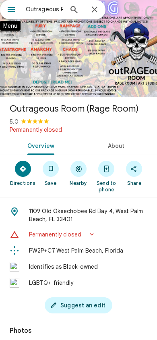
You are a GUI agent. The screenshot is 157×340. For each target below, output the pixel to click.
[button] (78, 234)
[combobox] (44, 9)
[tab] (39, 145)
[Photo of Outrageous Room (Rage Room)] (78, 48)
